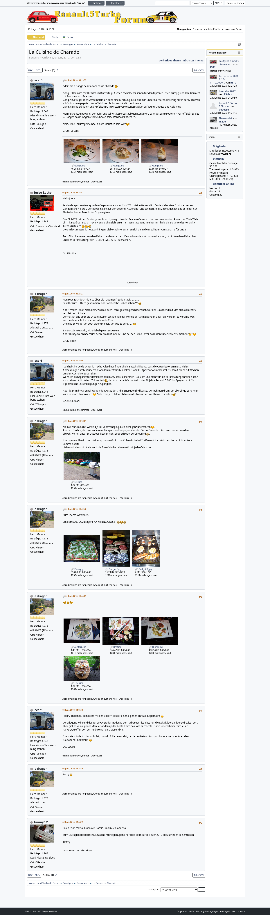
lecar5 (38, 80)
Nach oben (34, 875)
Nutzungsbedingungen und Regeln (213, 911)
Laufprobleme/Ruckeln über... (229, 62)
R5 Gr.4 (228, 94)
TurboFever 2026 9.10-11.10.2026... (224, 79)
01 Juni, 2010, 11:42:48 (75, 509)
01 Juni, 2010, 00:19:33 (75, 80)
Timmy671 (41, 822)
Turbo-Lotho (43, 193)
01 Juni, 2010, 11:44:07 (75, 596)
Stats (212, 137)
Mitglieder (220, 146)
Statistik (218, 158)
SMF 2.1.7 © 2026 (33, 911)
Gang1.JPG (79, 165)
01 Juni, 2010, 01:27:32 (72, 192)
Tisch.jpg (78, 683)
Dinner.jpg (157, 647)
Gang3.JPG (157, 165)
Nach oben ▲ (238, 911)
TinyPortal (182, 911)
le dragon (41, 294)
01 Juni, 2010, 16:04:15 (72, 822)
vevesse (224, 109)
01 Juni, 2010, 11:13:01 (75, 421)
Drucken (199, 70)
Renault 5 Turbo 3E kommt (228, 105)
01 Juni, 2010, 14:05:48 (72, 709)
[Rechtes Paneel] (239, 44)
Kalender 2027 (227, 91)
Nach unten (35, 70)
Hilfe (191, 911)
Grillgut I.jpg (114, 569)
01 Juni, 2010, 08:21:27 (72, 293)
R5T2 (213, 67)
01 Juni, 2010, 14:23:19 (72, 768)
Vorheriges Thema (170, 60)
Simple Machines (49, 911)
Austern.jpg (80, 647)
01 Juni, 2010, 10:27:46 (72, 360)
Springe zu (153, 889)
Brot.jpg (117, 647)
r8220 (222, 121)
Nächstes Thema (193, 60)
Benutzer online (224, 184)
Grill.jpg (78, 482)
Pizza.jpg (78, 569)
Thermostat (225, 118)
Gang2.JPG (118, 165)
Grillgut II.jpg (145, 569)
